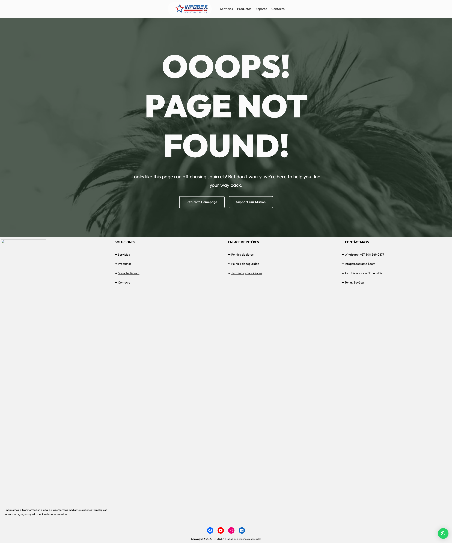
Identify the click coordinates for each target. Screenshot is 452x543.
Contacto (124, 282)
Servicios (124, 254)
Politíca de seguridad (245, 263)
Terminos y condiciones (246, 273)
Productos (124, 263)
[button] (443, 533)
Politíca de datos (242, 254)
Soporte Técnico (128, 273)
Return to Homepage (202, 202)
